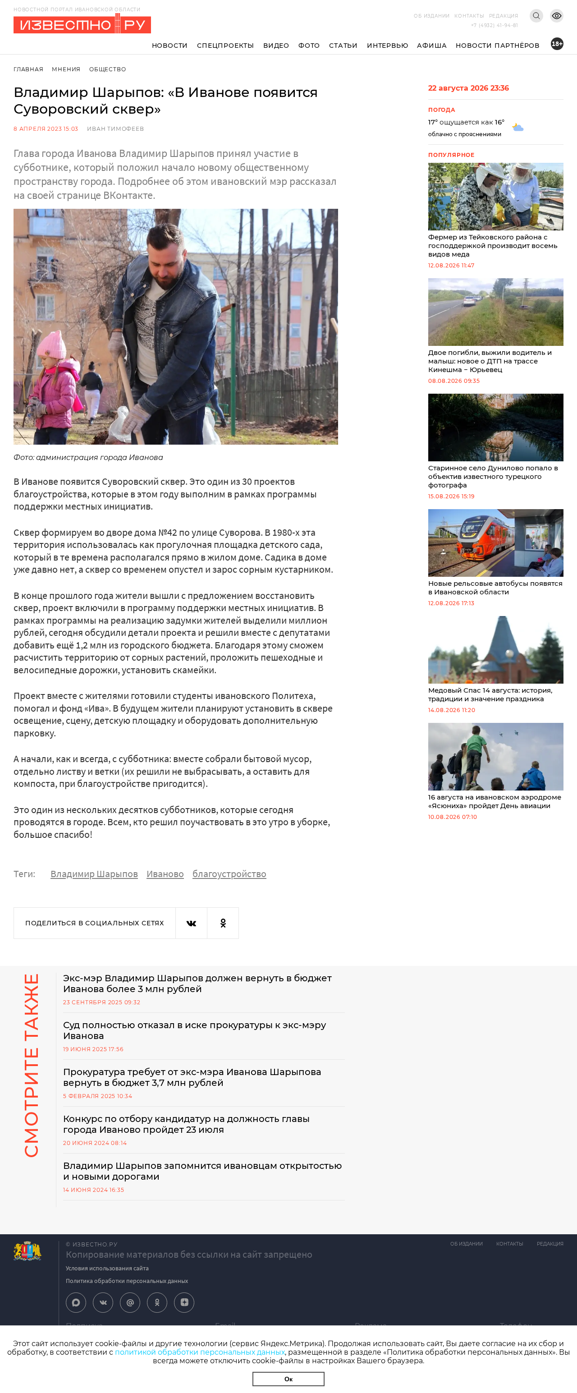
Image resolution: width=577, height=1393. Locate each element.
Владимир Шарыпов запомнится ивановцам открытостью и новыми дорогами (202, 1171)
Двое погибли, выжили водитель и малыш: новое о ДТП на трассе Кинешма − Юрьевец (490, 361)
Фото (309, 45)
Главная (29, 69)
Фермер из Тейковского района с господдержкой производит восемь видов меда (493, 245)
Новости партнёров (498, 45)
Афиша (432, 45)
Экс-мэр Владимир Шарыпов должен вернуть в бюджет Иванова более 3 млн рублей (197, 983)
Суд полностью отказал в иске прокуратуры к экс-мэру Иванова (194, 1030)
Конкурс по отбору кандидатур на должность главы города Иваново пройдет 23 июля (186, 1124)
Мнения (66, 69)
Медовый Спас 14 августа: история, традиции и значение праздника (490, 694)
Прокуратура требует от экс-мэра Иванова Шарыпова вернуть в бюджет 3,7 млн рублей (192, 1077)
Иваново (165, 873)
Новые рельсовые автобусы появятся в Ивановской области (495, 587)
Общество (107, 69)
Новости (170, 45)
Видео (276, 45)
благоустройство (229, 873)
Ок (288, 1379)
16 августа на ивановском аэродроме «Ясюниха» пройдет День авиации (494, 801)
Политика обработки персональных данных (127, 1281)
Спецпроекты (225, 45)
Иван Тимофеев (115, 128)
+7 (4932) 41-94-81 (494, 25)
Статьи (343, 45)
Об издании (432, 16)
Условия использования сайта (107, 1268)
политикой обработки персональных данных (200, 1352)
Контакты (469, 16)
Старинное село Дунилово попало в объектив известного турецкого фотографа (493, 476)
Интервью (387, 45)
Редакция (503, 16)
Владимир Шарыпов (94, 873)
